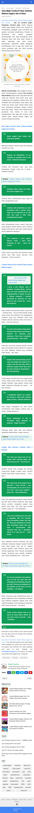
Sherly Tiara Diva (13, 664)
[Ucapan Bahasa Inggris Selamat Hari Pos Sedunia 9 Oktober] (5, 729)
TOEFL (23, 784)
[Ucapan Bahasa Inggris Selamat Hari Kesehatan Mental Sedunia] (5, 721)
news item (28, 787)
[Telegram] (18, 672)
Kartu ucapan (6, 657)
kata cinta (27, 768)
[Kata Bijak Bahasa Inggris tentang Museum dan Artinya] (5, 706)
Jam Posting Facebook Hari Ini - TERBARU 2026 (17, 740)
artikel (5, 775)
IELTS (29, 784)
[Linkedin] (26, 672)
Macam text (27, 765)
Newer (5, 678)
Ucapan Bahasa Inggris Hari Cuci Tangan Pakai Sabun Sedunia (19, 697)
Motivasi (6, 768)
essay (28, 781)
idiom (4, 787)
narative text (19, 778)
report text (24, 790)
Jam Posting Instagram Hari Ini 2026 (13, 747)
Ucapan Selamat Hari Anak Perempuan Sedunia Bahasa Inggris (20, 712)
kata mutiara (24, 657)
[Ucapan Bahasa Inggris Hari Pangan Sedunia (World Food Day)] (5, 691)
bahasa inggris (7, 765)
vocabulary (28, 778)
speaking (5, 784)
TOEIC (10, 787)
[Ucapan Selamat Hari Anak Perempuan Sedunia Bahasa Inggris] (5, 713)
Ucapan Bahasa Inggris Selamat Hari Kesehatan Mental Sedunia (20, 720)
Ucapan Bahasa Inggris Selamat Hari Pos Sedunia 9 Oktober (20, 727)
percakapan (27, 775)
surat (23, 771)
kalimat (5, 781)
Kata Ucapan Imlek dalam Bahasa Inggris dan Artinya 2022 (17, 280)
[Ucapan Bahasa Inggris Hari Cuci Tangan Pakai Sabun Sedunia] (5, 698)
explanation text (18, 787)
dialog (11, 778)
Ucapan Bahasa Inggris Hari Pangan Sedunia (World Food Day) (20, 689)
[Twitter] (13, 672)
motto (29, 771)
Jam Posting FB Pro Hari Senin (11, 743)
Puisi (23, 781)
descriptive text (15, 775)
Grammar (5, 778)
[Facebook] (9, 672)
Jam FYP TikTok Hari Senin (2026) (12, 750)
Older (29, 678)
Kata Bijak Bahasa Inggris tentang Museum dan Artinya (19, 705)
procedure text (14, 781)
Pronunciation (14, 784)
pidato (8, 790)
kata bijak (15, 657)
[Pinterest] (30, 672)
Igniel (19, 810)
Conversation (15, 771)
